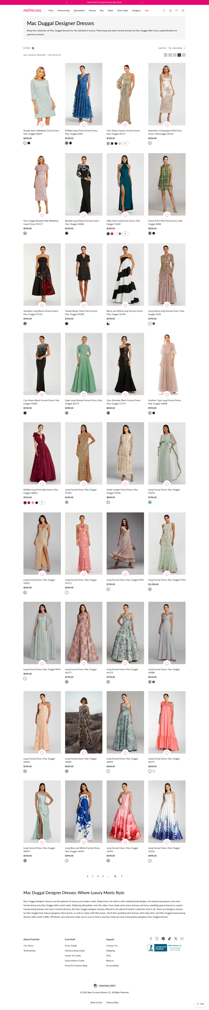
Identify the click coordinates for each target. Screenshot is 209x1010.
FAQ (108, 955)
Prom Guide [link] (122, 10)
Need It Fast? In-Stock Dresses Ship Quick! (104, 2)
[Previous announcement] (66, 2)
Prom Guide (71, 945)
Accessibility (112, 965)
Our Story (28, 945)
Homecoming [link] (63, 10)
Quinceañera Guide (74, 960)
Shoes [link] (110, 10)
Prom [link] (51, 10)
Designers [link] (136, 10)
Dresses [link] (92, 10)
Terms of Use (96, 1002)
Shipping (110, 950)
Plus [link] (102, 10)
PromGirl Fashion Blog (76, 965)
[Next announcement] (142, 2)
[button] (164, 10)
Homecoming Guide (75, 950)
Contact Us (112, 945)
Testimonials (29, 950)
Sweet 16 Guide (73, 955)
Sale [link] (146, 10)
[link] (170, 10)
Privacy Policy (113, 1002)
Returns (110, 960)
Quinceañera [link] (79, 10)
